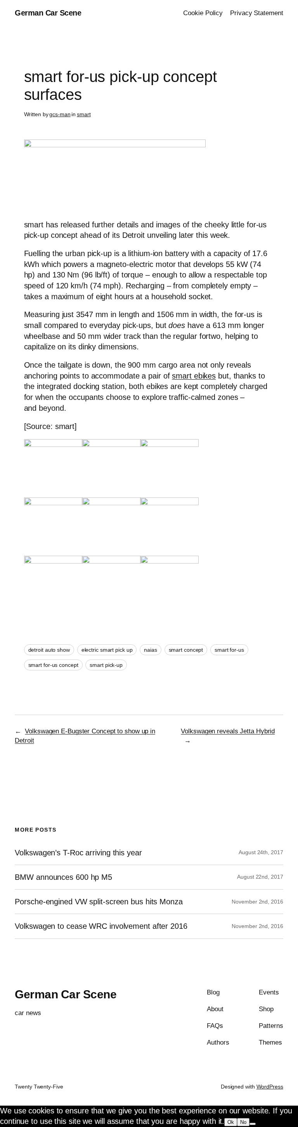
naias (150, 650)
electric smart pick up (107, 650)
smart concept (186, 650)
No (243, 1122)
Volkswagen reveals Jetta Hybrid (228, 731)
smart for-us (229, 650)
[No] (252, 1124)
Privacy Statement (256, 13)
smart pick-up (106, 665)
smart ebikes (194, 376)
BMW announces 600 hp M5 (63, 877)
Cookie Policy (203, 13)
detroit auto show (49, 650)
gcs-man (59, 114)
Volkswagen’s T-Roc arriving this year (78, 852)
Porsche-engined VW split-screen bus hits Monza (98, 901)
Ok (230, 1122)
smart (84, 114)
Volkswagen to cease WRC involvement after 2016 (101, 926)
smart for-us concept (53, 665)
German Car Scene (48, 13)
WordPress (269, 1086)
